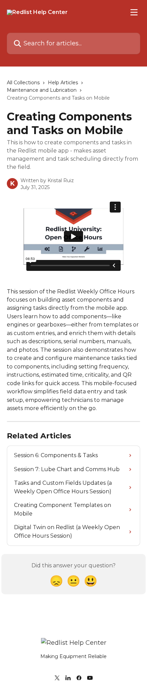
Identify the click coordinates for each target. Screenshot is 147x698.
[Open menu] (134, 12)
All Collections (23, 82)
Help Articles (63, 82)
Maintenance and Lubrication (42, 90)
